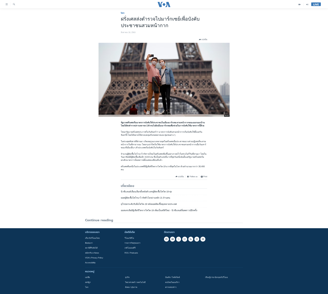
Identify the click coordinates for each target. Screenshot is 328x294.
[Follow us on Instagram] (184, 239)
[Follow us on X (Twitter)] (178, 239)
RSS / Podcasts (131, 253)
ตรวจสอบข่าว (170, 287)
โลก (122, 13)
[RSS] (190, 239)
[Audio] (307, 4)
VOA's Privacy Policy (94, 258)
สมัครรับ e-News (92, 253)
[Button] (203, 39)
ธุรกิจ (127, 277)
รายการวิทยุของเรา (132, 243)
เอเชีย (87, 277)
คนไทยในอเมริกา (172, 282)
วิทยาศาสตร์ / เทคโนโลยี (135, 282)
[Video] (300, 4)
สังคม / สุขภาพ (131, 287)
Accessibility (90, 263)
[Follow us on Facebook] (166, 239)
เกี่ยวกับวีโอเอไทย (92, 238)
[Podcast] (196, 239)
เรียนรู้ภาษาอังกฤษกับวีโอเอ (216, 277)
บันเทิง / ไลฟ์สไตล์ (172, 277)
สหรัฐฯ (88, 282)
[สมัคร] (202, 239)
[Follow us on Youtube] (172, 239)
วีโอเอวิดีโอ (129, 238)
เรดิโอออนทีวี (130, 248)
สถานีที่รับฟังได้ (91, 248)
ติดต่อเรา (89, 243)
